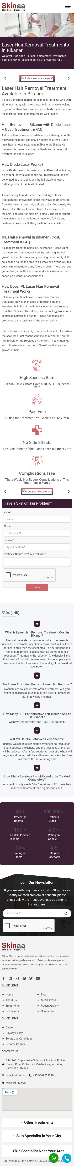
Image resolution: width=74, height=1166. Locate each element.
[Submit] (65, 913)
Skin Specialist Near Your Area (39, 1151)
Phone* (8, 526)
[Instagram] (17, 978)
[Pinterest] (24, 978)
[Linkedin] (10, 978)
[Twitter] (31, 978)
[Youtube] (38, 978)
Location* (9, 540)
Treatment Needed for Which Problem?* (25, 554)
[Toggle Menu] (68, 6)
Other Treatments (39, 1122)
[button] (5, 78)
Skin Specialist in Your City (38, 1136)
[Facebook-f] (3, 978)
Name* (7, 512)
